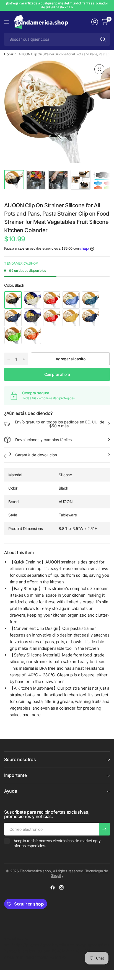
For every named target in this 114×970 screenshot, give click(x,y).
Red (51, 300)
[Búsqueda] (103, 39)
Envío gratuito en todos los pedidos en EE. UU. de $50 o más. (59, 424)
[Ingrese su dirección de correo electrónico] (104, 829)
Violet (90, 300)
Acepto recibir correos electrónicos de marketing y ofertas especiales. (57, 843)
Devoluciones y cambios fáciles (43, 439)
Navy (90, 317)
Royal (32, 317)
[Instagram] (61, 887)
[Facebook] (52, 887)
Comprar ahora (57, 374)
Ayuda (10, 791)
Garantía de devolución (36, 454)
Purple (71, 300)
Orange (32, 335)
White (32, 300)
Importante (15, 775)
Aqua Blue (13, 317)
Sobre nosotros (20, 759)
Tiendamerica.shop (21, 263)
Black (13, 300)
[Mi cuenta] (95, 22)
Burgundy (51, 317)
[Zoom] (99, 69)
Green (13, 335)
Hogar (8, 54)
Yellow (71, 317)
